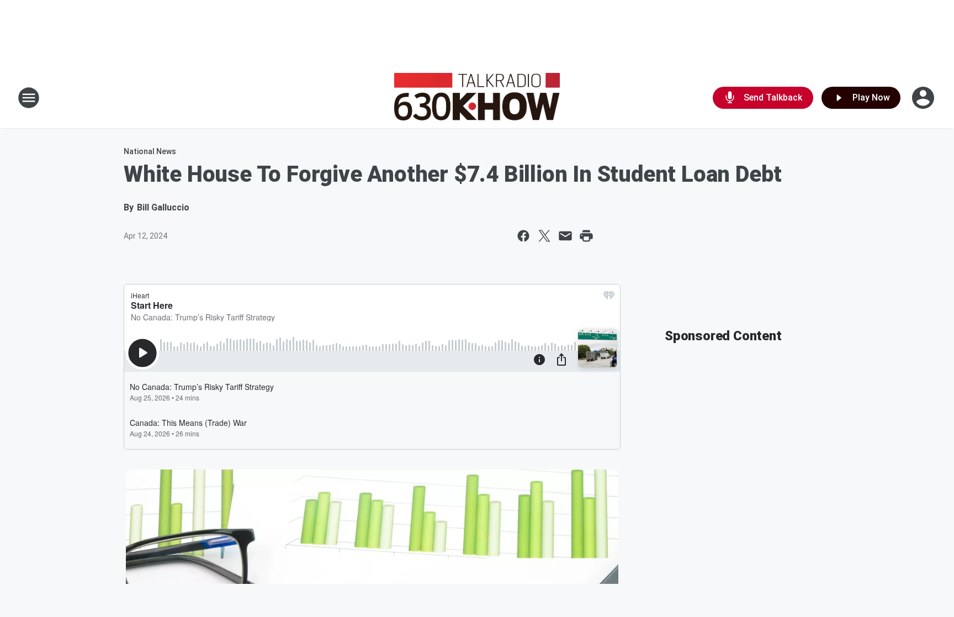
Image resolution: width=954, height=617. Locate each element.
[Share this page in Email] (565, 236)
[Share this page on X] (544, 236)
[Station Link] (477, 98)
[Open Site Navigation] (29, 98)
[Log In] (924, 98)
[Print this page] (586, 236)
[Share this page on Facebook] (523, 236)
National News (150, 151)
